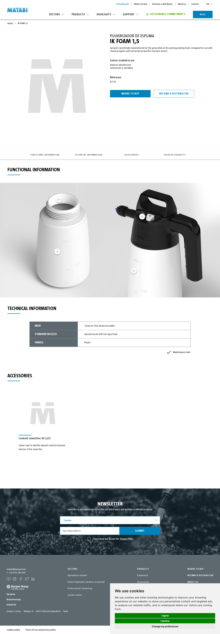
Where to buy (140, 4)
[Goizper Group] (17, 589)
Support (129, 14)
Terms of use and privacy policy (40, 630)
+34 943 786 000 (17, 573)
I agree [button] (165, 615)
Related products (175, 155)
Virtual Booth (122, 4)
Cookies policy (13, 630)
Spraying (11, 594)
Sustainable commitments (167, 14)
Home (10, 23)
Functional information (45, 155)
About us (182, 4)
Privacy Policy (126, 539)
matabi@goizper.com (16, 569)
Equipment (142, 575)
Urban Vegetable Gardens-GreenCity (86, 582)
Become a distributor (162, 4)
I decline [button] (165, 621)
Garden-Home (75, 595)
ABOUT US (192, 582)
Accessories (131, 155)
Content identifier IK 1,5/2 (35, 438)
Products (78, 14)
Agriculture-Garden (77, 575)
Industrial (11, 605)
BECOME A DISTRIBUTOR (200, 575)
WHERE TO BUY (195, 569)
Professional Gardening (80, 588)
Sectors (54, 14)
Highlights (104, 14)
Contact (195, 4)
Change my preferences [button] (165, 626)
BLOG (203, 14)
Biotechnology (14, 599)
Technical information (88, 155)
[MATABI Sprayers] (17, 10)
